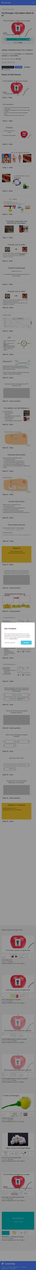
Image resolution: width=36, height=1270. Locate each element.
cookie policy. (13, 638)
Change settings (9, 642)
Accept (26, 642)
